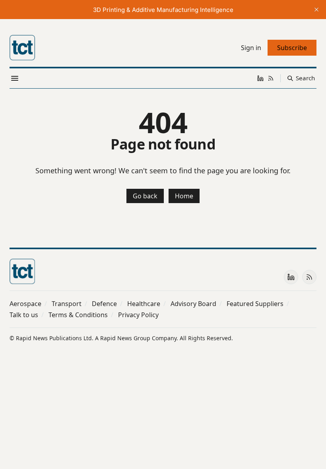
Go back (145, 196)
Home (184, 196)
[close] (316, 9)
